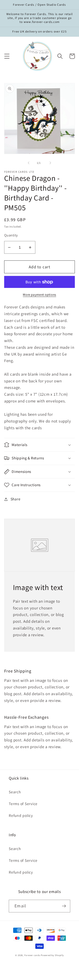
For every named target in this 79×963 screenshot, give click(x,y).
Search (15, 791)
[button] (7, 56)
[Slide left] (29, 163)
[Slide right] (50, 163)
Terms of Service (23, 803)
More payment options (39, 294)
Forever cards (32, 955)
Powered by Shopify (52, 955)
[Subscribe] (64, 906)
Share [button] (16, 498)
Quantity (11, 235)
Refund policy (21, 815)
